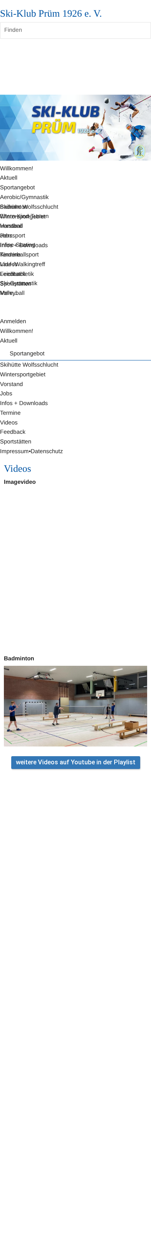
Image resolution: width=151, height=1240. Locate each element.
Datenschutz (47, 451)
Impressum (14, 451)
